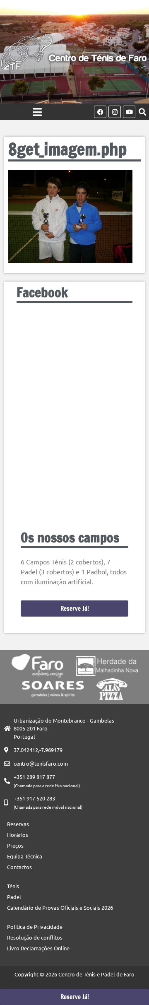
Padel (14, 896)
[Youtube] (129, 112)
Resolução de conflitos (34, 937)
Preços (15, 845)
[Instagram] (114, 112)
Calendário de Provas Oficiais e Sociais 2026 (60, 907)
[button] (142, 112)
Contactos (19, 866)
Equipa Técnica (24, 856)
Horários (17, 834)
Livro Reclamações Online (38, 948)
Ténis (13, 885)
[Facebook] (100, 112)
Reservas (18, 823)
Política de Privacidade (34, 926)
